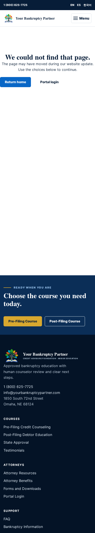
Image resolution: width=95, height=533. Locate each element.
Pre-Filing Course (22, 321)
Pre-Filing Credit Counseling (27, 427)
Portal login (49, 82)
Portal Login (14, 496)
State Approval (16, 442)
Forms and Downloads (22, 488)
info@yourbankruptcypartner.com (32, 392)
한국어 (87, 5)
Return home (15, 82)
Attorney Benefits (18, 480)
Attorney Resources (20, 473)
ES (79, 5)
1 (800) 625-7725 (15, 5)
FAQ (7, 519)
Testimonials (14, 450)
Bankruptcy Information (23, 526)
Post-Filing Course (64, 321)
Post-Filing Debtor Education (28, 434)
